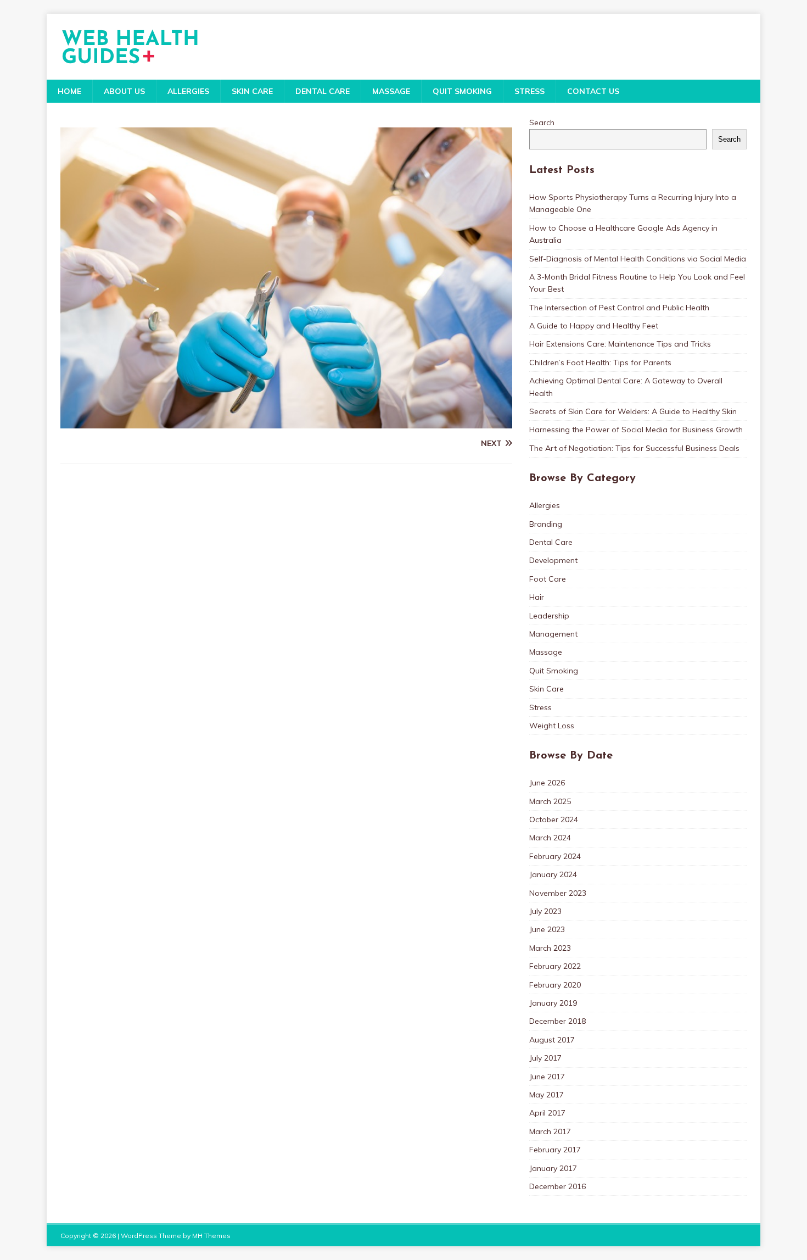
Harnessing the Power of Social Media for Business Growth (636, 429)
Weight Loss (551, 726)
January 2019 (553, 1003)
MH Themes (211, 1235)
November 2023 (557, 893)
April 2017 (547, 1113)
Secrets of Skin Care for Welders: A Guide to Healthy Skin (633, 411)
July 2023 (545, 911)
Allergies (188, 91)
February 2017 (555, 1150)
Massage (391, 91)
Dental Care (322, 91)
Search (541, 122)
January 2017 (553, 1168)
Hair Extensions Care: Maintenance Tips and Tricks (620, 344)
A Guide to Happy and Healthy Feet (593, 326)
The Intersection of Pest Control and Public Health (619, 308)
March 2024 (550, 838)
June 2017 (547, 1076)
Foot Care (547, 579)
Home (69, 91)
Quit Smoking (462, 91)
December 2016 (557, 1186)
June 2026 (547, 783)
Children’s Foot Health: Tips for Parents (600, 362)
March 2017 (550, 1131)
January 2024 (553, 874)
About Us (124, 91)
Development (553, 560)
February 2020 (555, 985)
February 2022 (555, 966)
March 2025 (550, 801)
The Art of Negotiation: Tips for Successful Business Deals (634, 448)
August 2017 (552, 1040)
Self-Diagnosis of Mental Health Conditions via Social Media (637, 259)
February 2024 (555, 856)
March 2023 (550, 948)
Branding (545, 524)
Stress (529, 91)
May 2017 (546, 1095)
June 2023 (547, 929)
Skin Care (252, 91)
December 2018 (557, 1021)
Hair (536, 597)
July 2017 (545, 1058)
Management (553, 634)
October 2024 (553, 819)
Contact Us (593, 91)
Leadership (549, 616)
